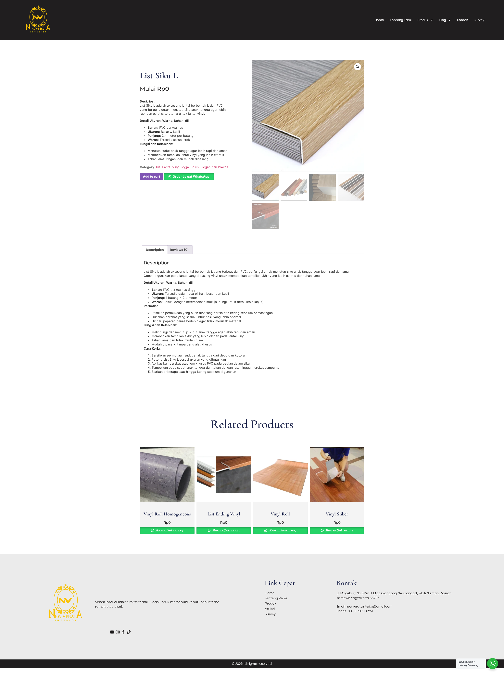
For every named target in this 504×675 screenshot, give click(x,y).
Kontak (462, 20)
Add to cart (151, 176)
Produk (422, 20)
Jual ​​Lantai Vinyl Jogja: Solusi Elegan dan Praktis (191, 167)
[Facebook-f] (123, 632)
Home (379, 20)
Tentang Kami (400, 20)
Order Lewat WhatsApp (191, 176)
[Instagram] (117, 632)
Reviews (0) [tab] (179, 250)
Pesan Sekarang (169, 530)
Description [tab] (155, 250)
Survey (479, 20)
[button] (188, 176)
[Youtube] (112, 632)
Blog (442, 20)
